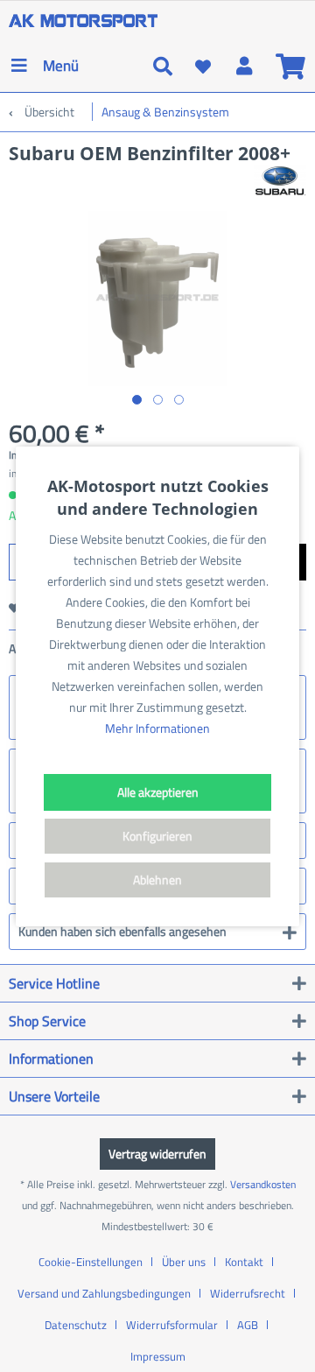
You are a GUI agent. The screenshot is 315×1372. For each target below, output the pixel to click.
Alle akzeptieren (158, 792)
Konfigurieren (157, 836)
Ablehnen (157, 879)
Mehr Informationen (157, 728)
